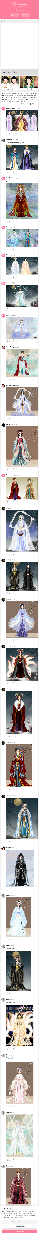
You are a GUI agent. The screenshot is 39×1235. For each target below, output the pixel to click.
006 (7, 227)
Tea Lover (9, 475)
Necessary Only (20, 1226)
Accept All (20, 1231)
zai (7, 508)
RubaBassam (10, 108)
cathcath (9, 140)
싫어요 (16, 72)
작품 (21, 10)
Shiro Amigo (10, 347)
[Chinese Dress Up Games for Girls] (19, 4)
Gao (7, 895)
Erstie (8, 424)
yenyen (8, 848)
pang (8, 283)
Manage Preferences (20, 1222)
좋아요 (7, 72)
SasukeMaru (10, 178)
